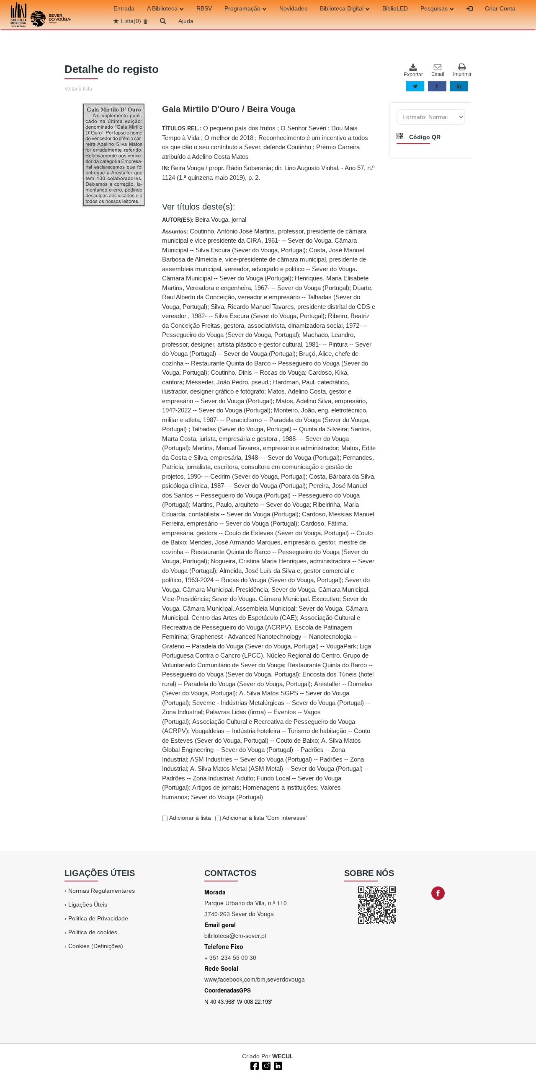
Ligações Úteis (87, 904)
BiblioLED (395, 8)
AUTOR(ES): (204, 219)
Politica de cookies (92, 932)
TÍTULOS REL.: (265, 142)
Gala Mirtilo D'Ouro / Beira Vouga (228, 109)
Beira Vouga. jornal (220, 219)
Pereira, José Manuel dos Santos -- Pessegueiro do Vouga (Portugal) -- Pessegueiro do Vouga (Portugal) (264, 495)
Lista (131, 21)
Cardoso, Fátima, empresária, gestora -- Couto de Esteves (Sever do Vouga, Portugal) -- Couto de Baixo (267, 533)
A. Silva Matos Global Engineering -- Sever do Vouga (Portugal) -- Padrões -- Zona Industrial (261, 750)
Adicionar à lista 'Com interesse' (264, 817)
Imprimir (462, 74)
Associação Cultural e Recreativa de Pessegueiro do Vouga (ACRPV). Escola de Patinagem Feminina (261, 627)
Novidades (293, 8)
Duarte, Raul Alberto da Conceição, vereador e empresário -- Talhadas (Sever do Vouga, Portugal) (267, 297)
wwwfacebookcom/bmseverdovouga (254, 979)
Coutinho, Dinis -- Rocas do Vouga (258, 372)
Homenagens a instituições (280, 787)
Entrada (123, 8)
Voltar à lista (78, 89)
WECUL (283, 1056)
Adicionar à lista (189, 817)
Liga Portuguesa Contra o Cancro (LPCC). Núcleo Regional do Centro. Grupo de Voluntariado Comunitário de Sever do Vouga (266, 656)
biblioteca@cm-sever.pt (235, 935)
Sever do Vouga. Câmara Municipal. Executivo (275, 598)
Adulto (244, 778)
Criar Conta (500, 8)
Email (437, 74)
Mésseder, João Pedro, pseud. (228, 382)
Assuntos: (269, 514)
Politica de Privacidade (98, 918)
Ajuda (185, 21)
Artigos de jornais (216, 787)
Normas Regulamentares (101, 890)
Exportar (413, 75)
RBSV (204, 8)
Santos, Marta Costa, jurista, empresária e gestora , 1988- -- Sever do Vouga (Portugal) (266, 438)
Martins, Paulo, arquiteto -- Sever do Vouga (250, 504)
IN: (268, 172)
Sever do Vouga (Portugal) (227, 797)
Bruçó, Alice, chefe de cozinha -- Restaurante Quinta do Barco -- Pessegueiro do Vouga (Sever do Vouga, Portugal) (265, 363)
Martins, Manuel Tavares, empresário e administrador (265, 447)
